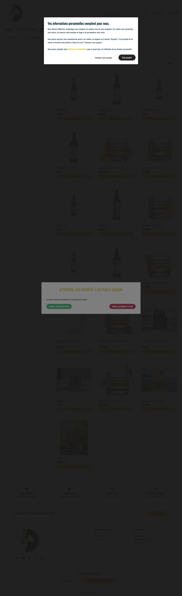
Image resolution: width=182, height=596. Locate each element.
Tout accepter (127, 57)
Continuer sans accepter (103, 57)
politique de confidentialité (77, 49)
